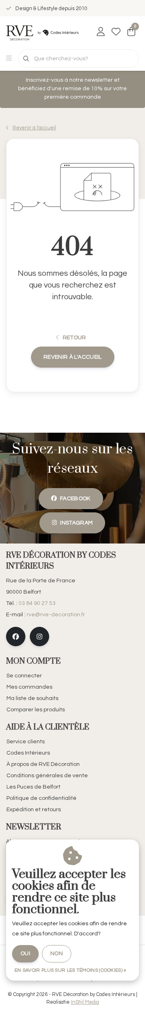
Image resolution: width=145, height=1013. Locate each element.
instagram (76, 523)
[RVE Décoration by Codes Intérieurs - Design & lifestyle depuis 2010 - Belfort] (42, 32)
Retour (74, 337)
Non (56, 953)
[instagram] (39, 636)
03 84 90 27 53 (37, 603)
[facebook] (15, 636)
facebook (75, 498)
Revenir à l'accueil (73, 357)
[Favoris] (116, 32)
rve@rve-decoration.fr (56, 615)
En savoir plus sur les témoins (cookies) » (70, 970)
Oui (25, 953)
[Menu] (9, 58)
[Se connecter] (100, 32)
